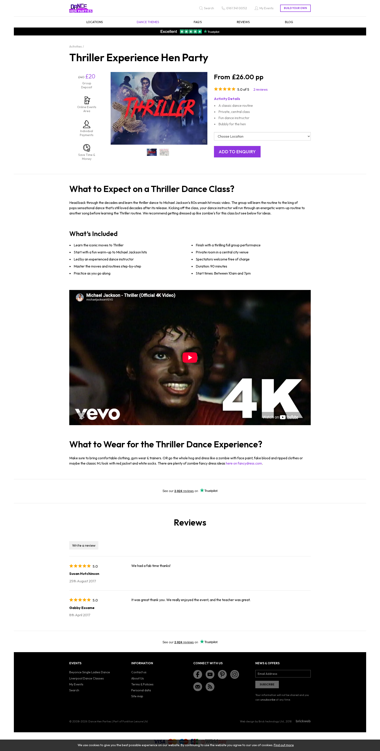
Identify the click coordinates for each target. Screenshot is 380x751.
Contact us (138, 672)
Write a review (83, 545)
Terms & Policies (142, 684)
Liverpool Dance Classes (86, 678)
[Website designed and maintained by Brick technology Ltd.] (303, 721)
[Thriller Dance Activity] (164, 152)
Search (74, 690)
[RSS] (210, 686)
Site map (137, 696)
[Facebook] (198, 674)
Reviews (243, 22)
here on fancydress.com (244, 463)
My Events (76, 684)
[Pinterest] (222, 674)
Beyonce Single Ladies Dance (89, 672)
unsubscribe (267, 699)
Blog (289, 22)
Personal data (141, 690)
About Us (137, 678)
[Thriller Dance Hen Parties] (152, 152)
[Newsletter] (198, 686)
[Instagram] (234, 674)
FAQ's (198, 22)
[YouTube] (210, 674)
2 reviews (260, 89)
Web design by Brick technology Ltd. (262, 721)
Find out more (284, 745)
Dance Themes (148, 22)
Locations (94, 22)
